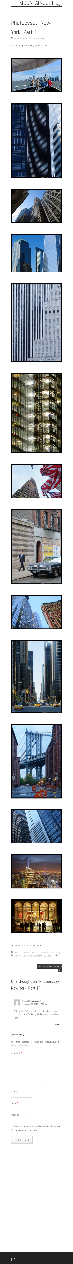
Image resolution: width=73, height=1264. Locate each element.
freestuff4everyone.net (31, 1001)
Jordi (41, 38)
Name (14, 1091)
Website (15, 1114)
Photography (39, 952)
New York (20, 955)
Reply (56, 1024)
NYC (30, 955)
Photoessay (22, 952)
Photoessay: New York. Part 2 (50, 968)
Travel (54, 952)
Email (14, 1102)
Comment (16, 1052)
